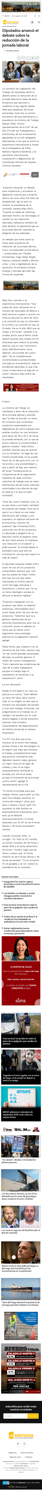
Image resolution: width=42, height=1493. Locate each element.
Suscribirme (33, 1416)
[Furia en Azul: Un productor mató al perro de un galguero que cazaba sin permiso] (21, 1024)
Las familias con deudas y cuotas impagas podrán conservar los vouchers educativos (19, 896)
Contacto (28, 1457)
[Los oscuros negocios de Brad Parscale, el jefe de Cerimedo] (21, 1217)
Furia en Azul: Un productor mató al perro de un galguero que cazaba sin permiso (21, 907)
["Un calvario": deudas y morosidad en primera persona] (21, 1146)
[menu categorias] (39, 22)
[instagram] (39, 16)
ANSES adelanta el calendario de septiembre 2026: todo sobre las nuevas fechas (18, 1115)
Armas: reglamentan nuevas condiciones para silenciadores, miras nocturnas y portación (21, 931)
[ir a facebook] (17, 1444)
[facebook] (35, 16)
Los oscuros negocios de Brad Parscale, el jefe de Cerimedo (21, 1231)
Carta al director (26, 1453)
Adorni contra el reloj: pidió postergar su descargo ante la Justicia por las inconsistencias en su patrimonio (20, 1268)
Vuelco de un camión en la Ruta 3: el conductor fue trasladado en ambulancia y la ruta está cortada (20, 919)
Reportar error (15, 1457)
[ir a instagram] (24, 1444)
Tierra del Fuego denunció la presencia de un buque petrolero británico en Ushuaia (21, 1303)
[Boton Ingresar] (32, 22)
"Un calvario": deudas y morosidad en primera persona (19, 1161)
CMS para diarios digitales (21, 1487)
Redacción (13, 1453)
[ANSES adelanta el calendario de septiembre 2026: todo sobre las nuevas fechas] (21, 1097)
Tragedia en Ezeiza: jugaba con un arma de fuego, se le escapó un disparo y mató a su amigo (21, 1078)
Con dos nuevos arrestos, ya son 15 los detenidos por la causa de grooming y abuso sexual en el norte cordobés (19, 1196)
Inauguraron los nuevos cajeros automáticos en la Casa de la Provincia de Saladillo (22, 884)
